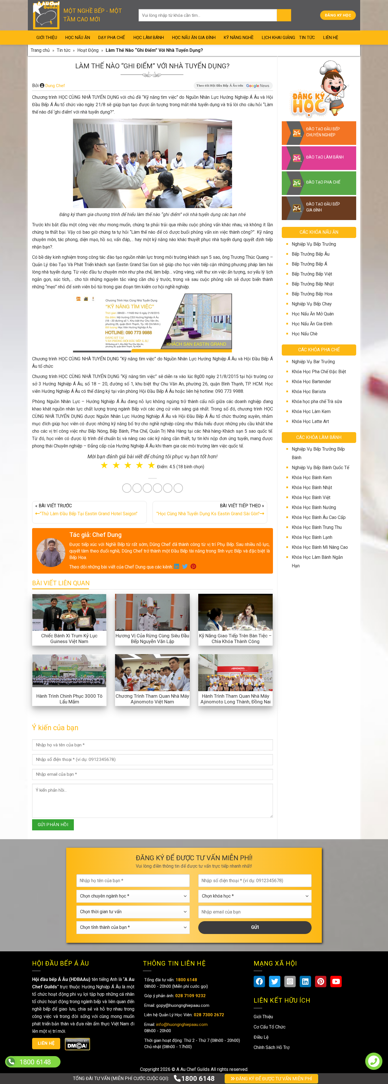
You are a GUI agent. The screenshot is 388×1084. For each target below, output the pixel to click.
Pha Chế (226, 558)
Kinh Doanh (166, 581)
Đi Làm (198, 581)
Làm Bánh (194, 558)
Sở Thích (227, 581)
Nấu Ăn (164, 558)
